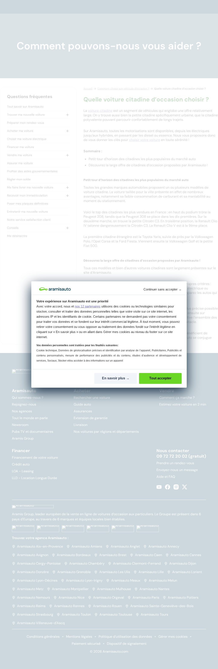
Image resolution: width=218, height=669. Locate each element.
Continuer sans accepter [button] (162, 289)
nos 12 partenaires (87, 306)
